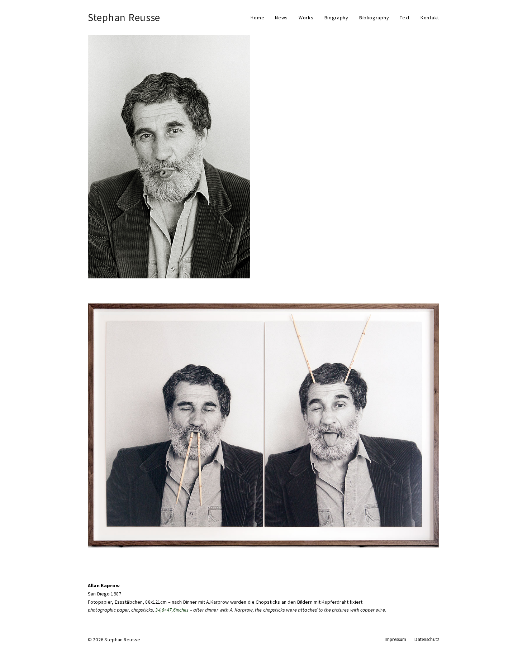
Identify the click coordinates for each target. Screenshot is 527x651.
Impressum (395, 639)
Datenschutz (426, 639)
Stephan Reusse (124, 17)
